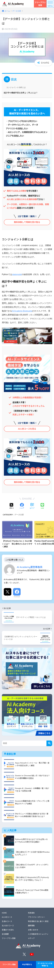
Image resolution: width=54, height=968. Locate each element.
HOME (4, 913)
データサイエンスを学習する (45, 964)
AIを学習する (27, 964)
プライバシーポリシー (36, 917)
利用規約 (31, 913)
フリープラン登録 (40, 3)
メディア (31, 938)
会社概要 (5, 934)
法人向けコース (8, 925)
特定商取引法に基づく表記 (38, 921)
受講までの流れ (8, 929)
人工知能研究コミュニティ (38, 934)
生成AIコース (7, 921)
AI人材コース (7, 917)
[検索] (49, 743)
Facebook (17, 597)
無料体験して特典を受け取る (27, 221)
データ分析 (19, 514)
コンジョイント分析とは (16, 87)
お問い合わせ (33, 929)
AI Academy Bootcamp (22, 311)
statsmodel (17, 274)
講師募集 (31, 925)
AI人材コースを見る (27, 428)
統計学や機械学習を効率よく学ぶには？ (21, 93)
